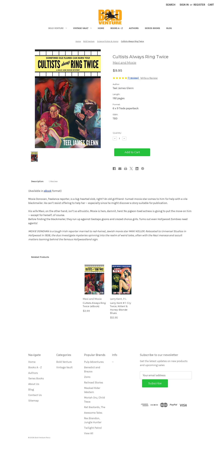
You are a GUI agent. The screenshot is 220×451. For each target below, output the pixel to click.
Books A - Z (116, 28)
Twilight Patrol (93, 427)
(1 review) (133, 78)
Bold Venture (56, 28)
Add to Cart (94, 283)
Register (199, 4)
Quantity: (117, 133)
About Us (33, 384)
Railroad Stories (93, 382)
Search (170, 4)
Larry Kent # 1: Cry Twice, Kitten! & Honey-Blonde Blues (120, 308)
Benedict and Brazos (92, 369)
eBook (47, 191)
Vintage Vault (80, 28)
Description (37, 181)
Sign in (184, 4)
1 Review (53, 181)
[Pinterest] (142, 168)
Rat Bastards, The (94, 407)
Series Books (152, 28)
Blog (169, 28)
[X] (131, 168)
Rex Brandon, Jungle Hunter (92, 420)
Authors (134, 28)
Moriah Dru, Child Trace (94, 399)
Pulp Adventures (94, 361)
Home (101, 28)
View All (88, 433)
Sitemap (33, 400)
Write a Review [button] (149, 78)
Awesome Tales (93, 412)
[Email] (119, 168)
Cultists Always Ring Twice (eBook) (94, 305)
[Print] (125, 168)
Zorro (87, 377)
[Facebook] (114, 168)
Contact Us (35, 395)
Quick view (94, 276)
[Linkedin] (136, 168)
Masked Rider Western (92, 390)
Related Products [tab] (40, 257)
